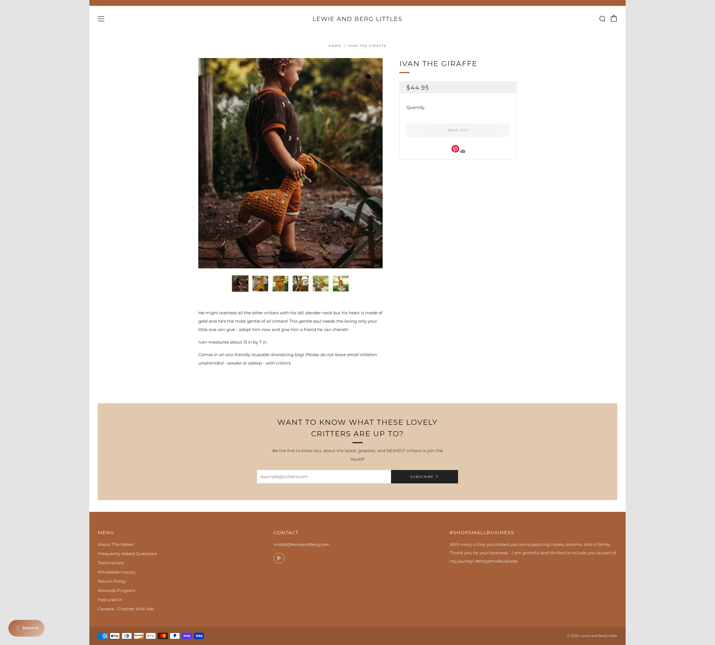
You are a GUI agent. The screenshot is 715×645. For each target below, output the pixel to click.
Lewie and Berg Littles (357, 18)
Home (335, 46)
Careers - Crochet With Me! (126, 609)
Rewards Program (116, 590)
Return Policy (112, 581)
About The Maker (116, 544)
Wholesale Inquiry (116, 572)
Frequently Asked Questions (127, 553)
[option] (290, 163)
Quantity (415, 107)
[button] (240, 283)
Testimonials (111, 562)
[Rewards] (26, 628)
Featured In (110, 599)
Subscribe (421, 477)
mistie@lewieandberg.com (302, 544)
